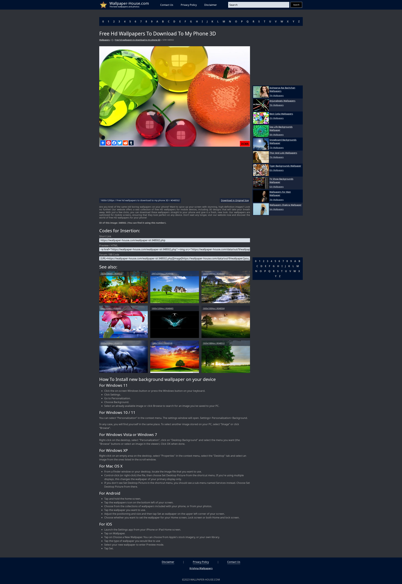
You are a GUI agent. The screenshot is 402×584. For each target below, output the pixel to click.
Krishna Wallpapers (201, 568)
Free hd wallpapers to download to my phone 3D (137, 39)
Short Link (105, 236)
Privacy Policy (189, 5)
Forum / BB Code (109, 254)
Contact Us (166, 5)
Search (296, 4)
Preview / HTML (108, 245)
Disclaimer (210, 5)
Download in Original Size (235, 200)
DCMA (245, 143)
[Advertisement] (174, 174)
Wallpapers (104, 39)
